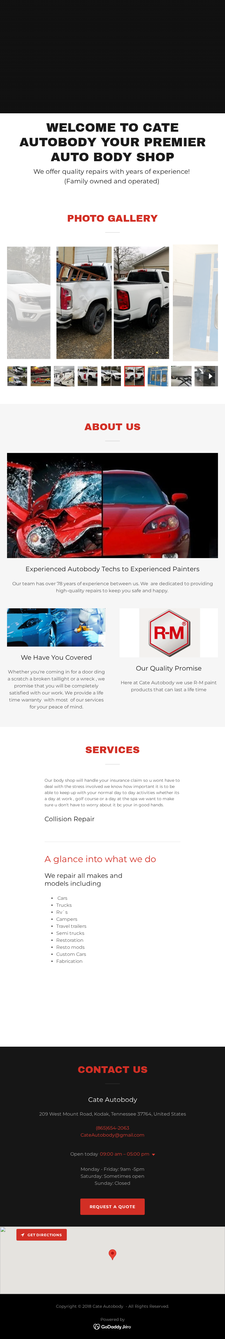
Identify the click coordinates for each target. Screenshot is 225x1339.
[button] (152, 1154)
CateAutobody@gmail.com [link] (112, 1135)
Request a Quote (112, 1206)
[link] (112, 1326)
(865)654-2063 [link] (112, 1128)
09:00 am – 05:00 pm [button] (124, 1154)
